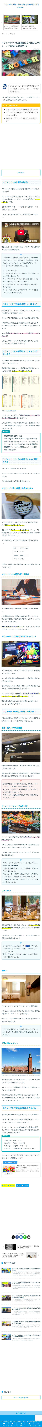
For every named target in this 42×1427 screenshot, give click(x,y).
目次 (19, 172)
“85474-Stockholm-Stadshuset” (10, 1075)
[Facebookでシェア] (17, 1237)
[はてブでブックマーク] (21, 1237)
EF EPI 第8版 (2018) (11, 410)
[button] (28, 1237)
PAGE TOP (22, 1413)
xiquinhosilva (22, 1075)
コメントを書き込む (21, 1397)
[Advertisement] (21, 146)
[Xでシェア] (13, 1237)
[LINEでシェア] (25, 1237)
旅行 (5, 1185)
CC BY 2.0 (37, 1075)
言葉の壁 (25, 1185)
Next (40, 23)
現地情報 (12, 1185)
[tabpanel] (11, 22)
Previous (2, 23)
